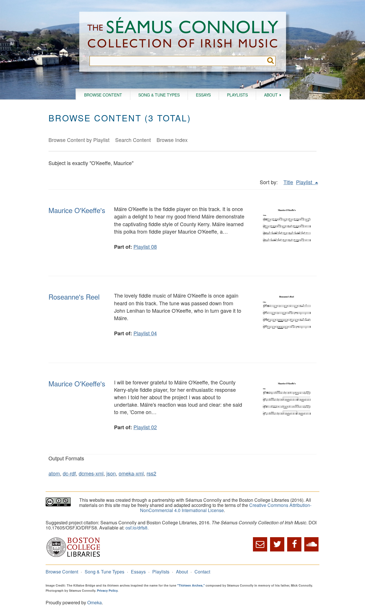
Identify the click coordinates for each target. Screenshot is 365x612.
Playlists (237, 95)
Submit (270, 61)
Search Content (133, 139)
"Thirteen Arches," (191, 585)
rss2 (151, 473)
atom (54, 473)
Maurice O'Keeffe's (76, 210)
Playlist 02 (145, 427)
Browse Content (103, 95)
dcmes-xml (91, 473)
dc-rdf (69, 473)
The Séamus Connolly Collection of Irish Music (182, 34)
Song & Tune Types (159, 95)
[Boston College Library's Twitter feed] (277, 544)
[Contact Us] (260, 544)
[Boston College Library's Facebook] (294, 544)
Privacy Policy (107, 590)
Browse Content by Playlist (79, 139)
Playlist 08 (145, 246)
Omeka (94, 602)
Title (288, 182)
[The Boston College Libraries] (73, 556)
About (271, 95)
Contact (202, 571)
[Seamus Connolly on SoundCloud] (311, 544)
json (111, 473)
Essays (203, 95)
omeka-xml (131, 473)
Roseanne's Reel (74, 297)
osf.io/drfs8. (137, 527)
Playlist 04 (145, 333)
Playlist (305, 182)
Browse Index (172, 139)
